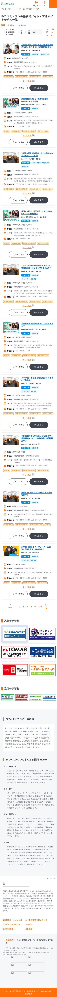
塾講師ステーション (14, 940)
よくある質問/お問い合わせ (36, 920)
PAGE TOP (52, 878)
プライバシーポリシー (11, 924)
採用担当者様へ (9, 929)
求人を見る (38, 87)
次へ (52, 31)
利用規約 (28, 924)
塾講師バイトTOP (7, 9)
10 (40, 606)
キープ (45, 6)
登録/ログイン (37, 6)
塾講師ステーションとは (12, 920)
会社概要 (28, 929)
